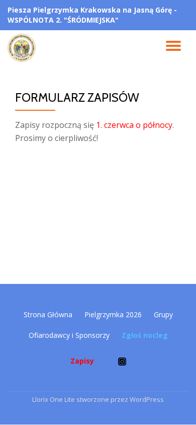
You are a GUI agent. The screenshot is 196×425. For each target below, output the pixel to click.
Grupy (163, 314)
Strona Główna (48, 314)
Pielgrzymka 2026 (113, 314)
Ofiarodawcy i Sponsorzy (69, 335)
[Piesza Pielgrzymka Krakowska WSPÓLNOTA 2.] (23, 47)
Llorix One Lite (54, 399)
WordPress (147, 399)
